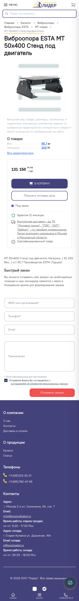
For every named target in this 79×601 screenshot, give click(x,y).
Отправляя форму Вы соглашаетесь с (38, 382)
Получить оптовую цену (39, 195)
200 (44, 147)
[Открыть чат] (70, 582)
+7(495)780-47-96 (20, 481)
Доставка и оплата (15, 431)
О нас (7, 421)
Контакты (9, 426)
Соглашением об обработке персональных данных (39, 383)
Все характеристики (20, 153)
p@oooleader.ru (13, 545)
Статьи (7, 455)
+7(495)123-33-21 (20, 475)
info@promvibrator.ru (17, 516)
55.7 (44, 143)
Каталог (8, 450)
